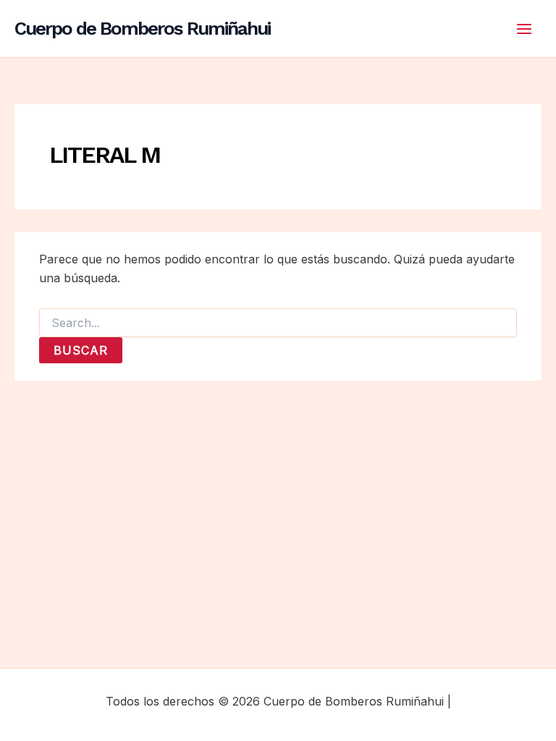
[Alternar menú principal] (524, 29)
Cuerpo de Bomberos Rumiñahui (142, 28)
